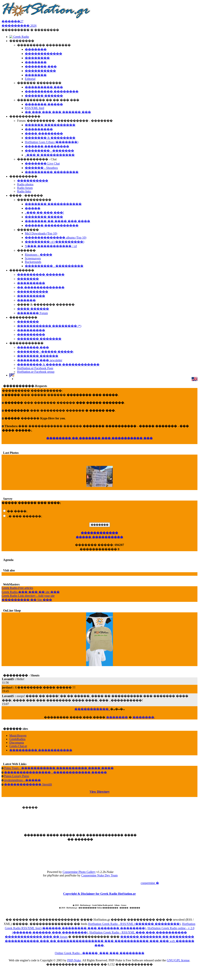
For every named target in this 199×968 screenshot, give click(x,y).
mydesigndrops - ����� (22, 780)
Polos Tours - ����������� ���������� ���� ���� (59, 768)
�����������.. (92, 709)
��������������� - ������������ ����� (55, 772)
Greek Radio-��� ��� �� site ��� (31, 592)
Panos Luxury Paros (16, 776)
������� (117, 717)
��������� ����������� (40, 750)
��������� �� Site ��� (27, 599)
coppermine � (150, 883)
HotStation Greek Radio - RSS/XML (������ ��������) (134, 924)
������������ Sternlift (28, 784)
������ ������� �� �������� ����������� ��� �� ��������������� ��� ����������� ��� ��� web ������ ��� (99, 941)
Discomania (16, 742)
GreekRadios (17, 739)
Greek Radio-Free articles (17, 588)
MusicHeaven (17, 735)
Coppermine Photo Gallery (79, 872)
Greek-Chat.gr (18, 746)
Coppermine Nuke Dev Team (99, 875)
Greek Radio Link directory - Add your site (28, 595)
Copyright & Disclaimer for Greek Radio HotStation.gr (99, 893)
